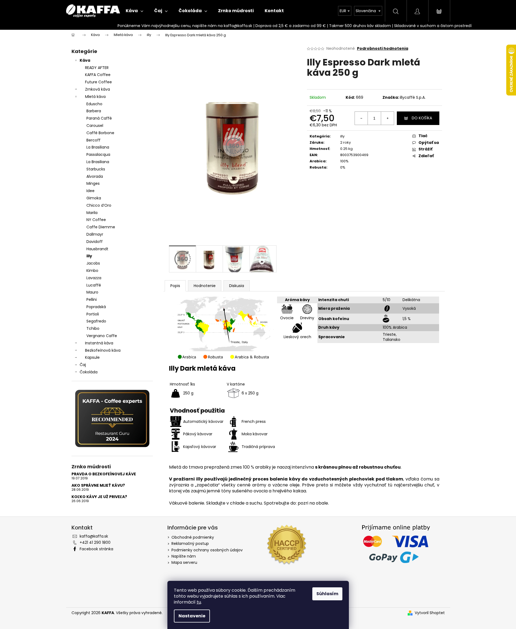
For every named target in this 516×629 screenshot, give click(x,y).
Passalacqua (98, 154)
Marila (92, 212)
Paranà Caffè (99, 118)
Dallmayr (94, 234)
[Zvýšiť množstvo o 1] (387, 118)
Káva (85, 60)
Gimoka (93, 198)
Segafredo (96, 321)
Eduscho (94, 104)
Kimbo (92, 270)
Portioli (92, 314)
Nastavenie (192, 616)
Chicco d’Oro (98, 205)
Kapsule (92, 357)
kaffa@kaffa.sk (94, 536)
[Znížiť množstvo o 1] (361, 118)
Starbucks (95, 169)
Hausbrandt (97, 249)
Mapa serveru (184, 562)
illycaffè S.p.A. (413, 97)
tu (199, 602)
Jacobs (93, 263)
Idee (90, 190)
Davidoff (94, 241)
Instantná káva (99, 343)
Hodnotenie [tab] (205, 285)
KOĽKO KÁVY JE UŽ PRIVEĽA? (99, 497)
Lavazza (93, 278)
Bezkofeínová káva (103, 350)
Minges (93, 183)
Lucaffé (93, 285)
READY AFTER (97, 67)
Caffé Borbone (100, 133)
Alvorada (94, 176)
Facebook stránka (96, 549)
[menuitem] (134, 11)
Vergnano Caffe (101, 335)
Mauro (92, 292)
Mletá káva (95, 96)
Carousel (94, 125)
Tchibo (92, 328)
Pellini (91, 299)
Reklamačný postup (190, 543)
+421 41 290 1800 (95, 542)
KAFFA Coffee (98, 74)
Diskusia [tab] (236, 285)
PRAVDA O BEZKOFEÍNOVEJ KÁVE (104, 474)
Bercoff (93, 140)
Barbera (93, 111)
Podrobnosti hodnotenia (382, 48)
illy (89, 256)
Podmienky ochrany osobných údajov (207, 550)
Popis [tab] (175, 285)
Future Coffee (98, 82)
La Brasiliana (97, 147)
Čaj (83, 364)
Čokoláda (89, 372)
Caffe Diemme (100, 227)
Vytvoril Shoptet (430, 612)
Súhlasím (327, 594)
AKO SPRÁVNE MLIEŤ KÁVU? (98, 485)
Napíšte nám (183, 556)
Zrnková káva (97, 89)
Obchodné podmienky (192, 537)
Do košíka (422, 118)
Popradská (96, 306)
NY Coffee (96, 219)
